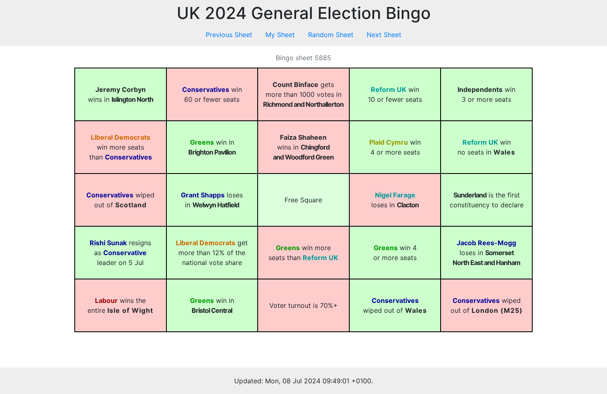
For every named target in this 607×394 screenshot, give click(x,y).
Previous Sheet (229, 34)
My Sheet (280, 34)
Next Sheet (384, 34)
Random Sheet (330, 34)
